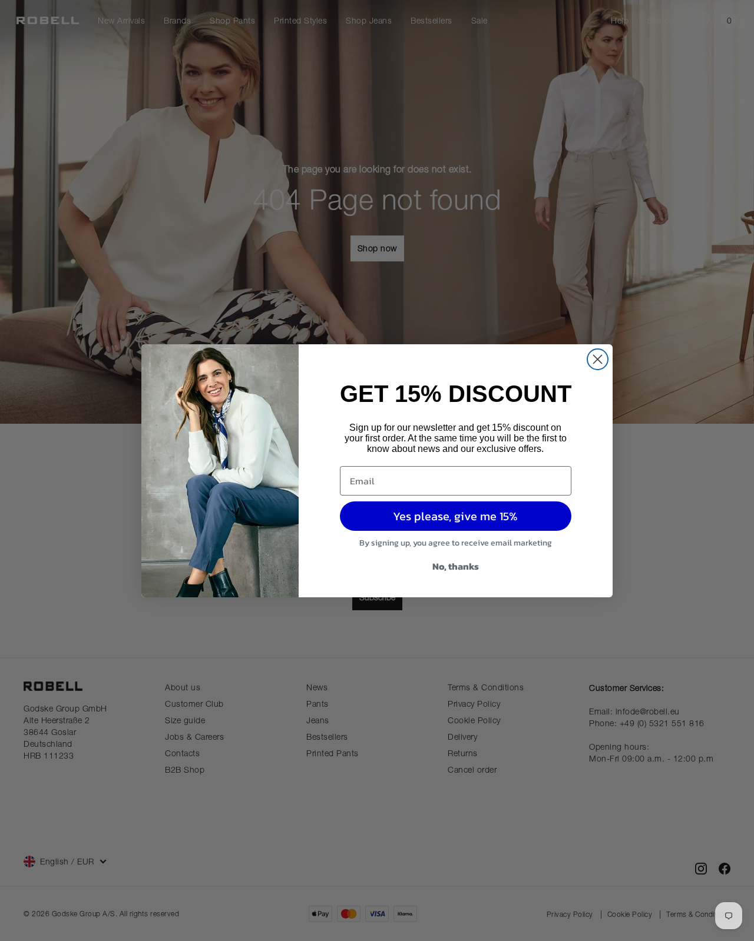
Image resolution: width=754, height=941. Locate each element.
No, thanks (455, 566)
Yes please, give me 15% (455, 516)
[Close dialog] (597, 359)
